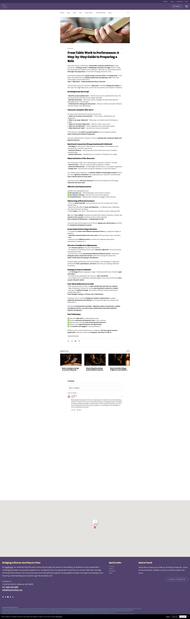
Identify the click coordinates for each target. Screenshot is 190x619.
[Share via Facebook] (68, 341)
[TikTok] (13, 597)
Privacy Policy (58, 616)
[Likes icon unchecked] (72, 410)
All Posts (62, 12)
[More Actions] (121, 396)
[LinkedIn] (10, 597)
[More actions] (121, 48)
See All (128, 351)
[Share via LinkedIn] (75, 341)
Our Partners (111, 566)
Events (74, 12)
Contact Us (111, 568)
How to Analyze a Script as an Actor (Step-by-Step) (70, 369)
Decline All (174, 616)
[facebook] (5, 597)
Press (80, 12)
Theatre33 (8, 567)
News (68, 12)
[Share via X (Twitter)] (72, 341)
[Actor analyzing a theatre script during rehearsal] (71, 360)
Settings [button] (168, 616)
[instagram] (3, 597)
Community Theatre (101, 12)
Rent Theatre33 (112, 571)
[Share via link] (79, 341)
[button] (128, 12)
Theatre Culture (89, 12)
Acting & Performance (73, 336)
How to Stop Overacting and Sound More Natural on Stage (94, 369)
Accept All (183, 616)
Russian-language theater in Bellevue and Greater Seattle (83, 609)
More (110, 12)
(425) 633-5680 (11, 587)
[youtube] (8, 597)
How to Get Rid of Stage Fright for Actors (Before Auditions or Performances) (119, 369)
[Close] (188, 616)
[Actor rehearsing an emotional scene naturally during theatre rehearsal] (95, 360)
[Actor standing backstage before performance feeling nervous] (119, 360)
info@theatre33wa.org (12, 590)
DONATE (110, 573)
